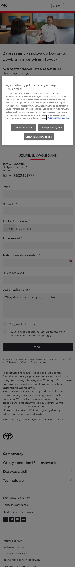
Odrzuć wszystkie (23, 127)
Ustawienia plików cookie (38, 136)
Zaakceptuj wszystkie (51, 127)
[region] (37, 110)
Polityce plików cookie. (58, 117)
